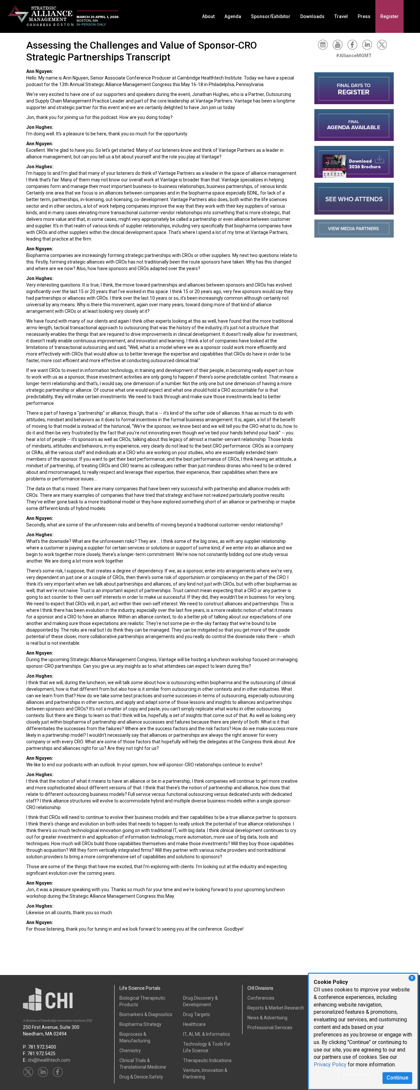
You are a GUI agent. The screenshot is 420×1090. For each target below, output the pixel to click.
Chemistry (130, 1050)
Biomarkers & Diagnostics (145, 1014)
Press (364, 16)
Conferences (260, 998)
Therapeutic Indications (207, 1060)
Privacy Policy (330, 1064)
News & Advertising (267, 1017)
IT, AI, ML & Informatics (206, 1034)
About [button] (208, 16)
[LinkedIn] (369, 44)
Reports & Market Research (275, 1007)
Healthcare (194, 1024)
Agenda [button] (232, 16)
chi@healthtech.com (49, 1060)
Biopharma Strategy (140, 1024)
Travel (341, 16)
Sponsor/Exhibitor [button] (270, 16)
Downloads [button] (312, 16)
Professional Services (269, 1027)
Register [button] (389, 16)
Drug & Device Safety (141, 1076)
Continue (397, 1078)
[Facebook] (354, 44)
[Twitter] (383, 44)
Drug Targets (196, 1014)
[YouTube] (339, 44)
